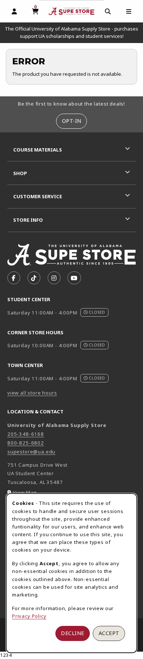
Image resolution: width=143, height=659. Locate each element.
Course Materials (37, 149)
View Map (25, 492)
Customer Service (37, 196)
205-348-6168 (25, 434)
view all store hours (32, 392)
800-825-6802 (25, 442)
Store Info (28, 220)
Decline (72, 633)
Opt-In (71, 120)
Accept (109, 633)
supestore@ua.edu (31, 451)
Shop (20, 173)
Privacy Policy (29, 616)
